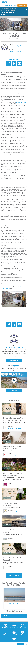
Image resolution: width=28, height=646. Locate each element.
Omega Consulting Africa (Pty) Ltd (14, 347)
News (11, 51)
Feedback (10, 5)
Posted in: (11, 49)
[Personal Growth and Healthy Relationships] (14, 549)
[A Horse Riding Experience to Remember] (14, 521)
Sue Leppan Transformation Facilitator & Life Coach (15, 428)
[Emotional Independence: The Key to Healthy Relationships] (14, 409)
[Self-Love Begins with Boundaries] (14, 494)
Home (2, 8)
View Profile (14, 360)
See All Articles (14, 576)
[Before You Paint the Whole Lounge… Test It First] (14, 438)
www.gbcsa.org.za (21, 102)
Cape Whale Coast (8, 8)
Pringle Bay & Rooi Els (7, 13)
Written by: (14, 345)
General (13, 10)
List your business (22, 5)
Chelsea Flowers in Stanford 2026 (15, 485)
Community (18, 51)
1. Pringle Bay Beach (14, 604)
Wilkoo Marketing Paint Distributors (15, 455)
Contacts (6, 5)
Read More (14, 391)
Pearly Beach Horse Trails (14, 540)
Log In (15, 5)
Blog (9, 10)
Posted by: (11, 44)
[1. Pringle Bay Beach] (15, 595)
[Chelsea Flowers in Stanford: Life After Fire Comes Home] (14, 464)
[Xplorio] (5, 2)
